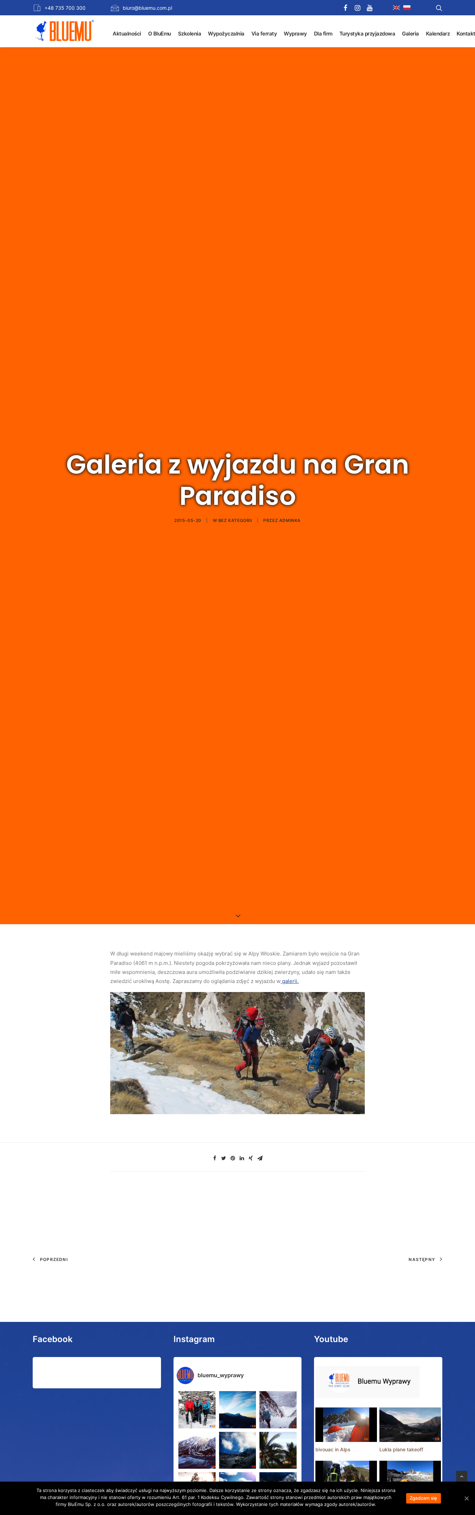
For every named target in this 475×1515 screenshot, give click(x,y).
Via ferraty (264, 33)
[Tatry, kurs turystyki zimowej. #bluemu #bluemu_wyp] (197, 1450)
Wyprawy (295, 33)
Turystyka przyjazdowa (367, 33)
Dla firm (323, 33)
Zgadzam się (423, 1498)
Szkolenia (189, 33)
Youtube (331, 1339)
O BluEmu (159, 33)
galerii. (290, 981)
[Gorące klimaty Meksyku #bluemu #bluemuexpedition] (278, 1450)
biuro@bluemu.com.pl (147, 8)
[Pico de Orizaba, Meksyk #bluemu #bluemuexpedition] (237, 1450)
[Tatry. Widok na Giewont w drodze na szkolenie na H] (237, 1409)
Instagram (194, 1339)
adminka (290, 520)
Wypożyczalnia (226, 33)
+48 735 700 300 (65, 8)
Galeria (410, 33)
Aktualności (127, 33)
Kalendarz (438, 33)
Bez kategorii (235, 520)
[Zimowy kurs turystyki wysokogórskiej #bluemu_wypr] (278, 1409)
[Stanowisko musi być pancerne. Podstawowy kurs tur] (197, 1409)
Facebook (53, 1339)
